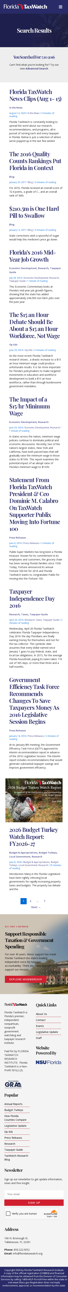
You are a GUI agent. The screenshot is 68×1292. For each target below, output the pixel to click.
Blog (11, 176)
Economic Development (23, 268)
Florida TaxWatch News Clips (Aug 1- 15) (35, 95)
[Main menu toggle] (60, 7)
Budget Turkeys (48, 852)
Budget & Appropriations (23, 852)
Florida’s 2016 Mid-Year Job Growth (32, 255)
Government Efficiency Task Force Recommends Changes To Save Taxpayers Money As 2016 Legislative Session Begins (34, 700)
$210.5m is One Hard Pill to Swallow (34, 211)
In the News (15, 107)
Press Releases (17, 537)
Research (43, 268)
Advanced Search (37, 68)
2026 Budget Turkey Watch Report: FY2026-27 (33, 836)
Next (36, 907)
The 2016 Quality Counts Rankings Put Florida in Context (35, 161)
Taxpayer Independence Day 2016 (31, 598)
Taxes (24, 614)
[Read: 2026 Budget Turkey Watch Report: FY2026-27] (34, 800)
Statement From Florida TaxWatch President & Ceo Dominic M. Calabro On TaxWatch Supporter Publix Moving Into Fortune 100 (34, 504)
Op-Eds (13, 344)
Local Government (19, 856)
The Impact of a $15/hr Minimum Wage (29, 406)
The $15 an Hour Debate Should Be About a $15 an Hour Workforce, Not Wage (34, 325)
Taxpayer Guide (17, 280)
